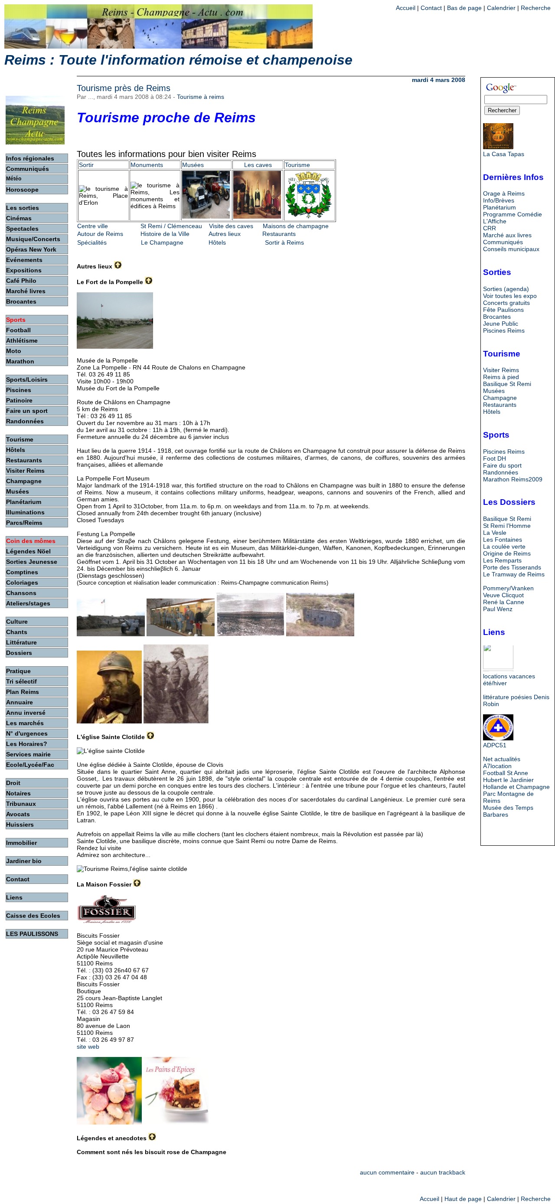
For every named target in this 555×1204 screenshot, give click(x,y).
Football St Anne (505, 772)
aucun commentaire (387, 1172)
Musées (193, 164)
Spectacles (22, 228)
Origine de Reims (507, 553)
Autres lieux (225, 233)
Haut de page (463, 1198)
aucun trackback (442, 1172)
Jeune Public (500, 323)
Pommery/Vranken (508, 588)
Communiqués (503, 242)
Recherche (536, 7)
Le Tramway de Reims (514, 574)
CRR (489, 228)
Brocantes (497, 316)
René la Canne (503, 602)
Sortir (86, 164)
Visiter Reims (501, 369)
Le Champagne (162, 242)
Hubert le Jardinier (508, 779)
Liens (14, 897)
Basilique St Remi (507, 383)
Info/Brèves (498, 200)
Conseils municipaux (511, 248)
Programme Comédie (512, 214)
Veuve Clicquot (503, 595)
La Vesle (494, 532)
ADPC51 (494, 745)
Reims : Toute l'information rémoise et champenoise (178, 60)
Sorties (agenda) (506, 288)
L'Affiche (494, 221)
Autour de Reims (100, 233)
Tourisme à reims (200, 96)
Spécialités (92, 242)
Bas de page (464, 7)
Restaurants (279, 233)
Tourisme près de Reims (123, 88)
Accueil (405, 7)
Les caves (258, 164)
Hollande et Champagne (516, 786)
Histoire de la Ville (164, 233)
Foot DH (494, 458)
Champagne (500, 397)
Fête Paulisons (503, 309)
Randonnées (500, 472)
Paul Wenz (498, 608)
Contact (431, 7)
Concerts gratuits (506, 302)
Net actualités (501, 759)
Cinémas (19, 218)
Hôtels (217, 242)
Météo (13, 179)
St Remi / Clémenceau (171, 225)
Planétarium (499, 207)
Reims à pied (501, 376)
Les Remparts (502, 560)
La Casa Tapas (503, 153)
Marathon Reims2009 (512, 479)
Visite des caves (231, 225)
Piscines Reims (504, 330)
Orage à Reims (504, 193)
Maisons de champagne (296, 225)
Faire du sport (502, 465)
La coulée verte (504, 546)
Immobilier (21, 842)
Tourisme (297, 164)
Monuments (147, 164)
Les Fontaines (502, 539)
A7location (497, 765)
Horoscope (22, 189)
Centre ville (92, 225)
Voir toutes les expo (510, 295)
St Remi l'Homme (507, 525)
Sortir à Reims (284, 242)
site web (88, 1046)
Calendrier (501, 7)
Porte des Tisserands (512, 567)
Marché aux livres (507, 235)
